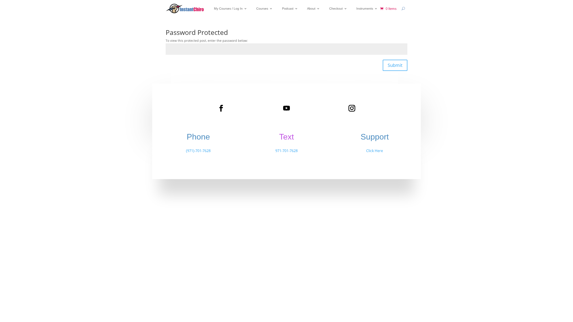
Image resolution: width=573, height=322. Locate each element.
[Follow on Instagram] (352, 108)
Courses (262, 8)
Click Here (374, 150)
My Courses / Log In (228, 8)
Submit (395, 65)
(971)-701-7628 (198, 150)
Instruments (364, 8)
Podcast (287, 8)
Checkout (336, 8)
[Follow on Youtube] (286, 108)
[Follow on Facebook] (221, 108)
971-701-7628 (286, 150)
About (311, 8)
